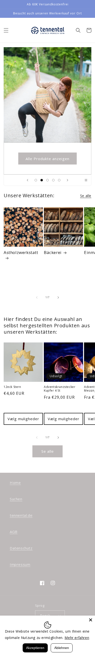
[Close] (90, 619)
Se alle (85, 195)
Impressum (20, 564)
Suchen (16, 498)
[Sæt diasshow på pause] (86, 180)
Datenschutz (21, 548)
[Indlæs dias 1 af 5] (36, 180)
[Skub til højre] (58, 297)
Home (15, 482)
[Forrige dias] (27, 180)
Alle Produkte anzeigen (47, 158)
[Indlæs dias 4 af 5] (53, 180)
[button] (6, 30)
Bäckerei (53, 252)
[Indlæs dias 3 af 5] (47, 180)
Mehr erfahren (77, 637)
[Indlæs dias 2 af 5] (42, 180)
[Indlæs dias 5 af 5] (59, 180)
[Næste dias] (67, 180)
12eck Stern (12, 387)
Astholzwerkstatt (21, 252)
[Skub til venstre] (36, 297)
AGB (14, 531)
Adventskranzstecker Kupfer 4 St (59, 389)
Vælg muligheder (23, 418)
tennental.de (21, 515)
